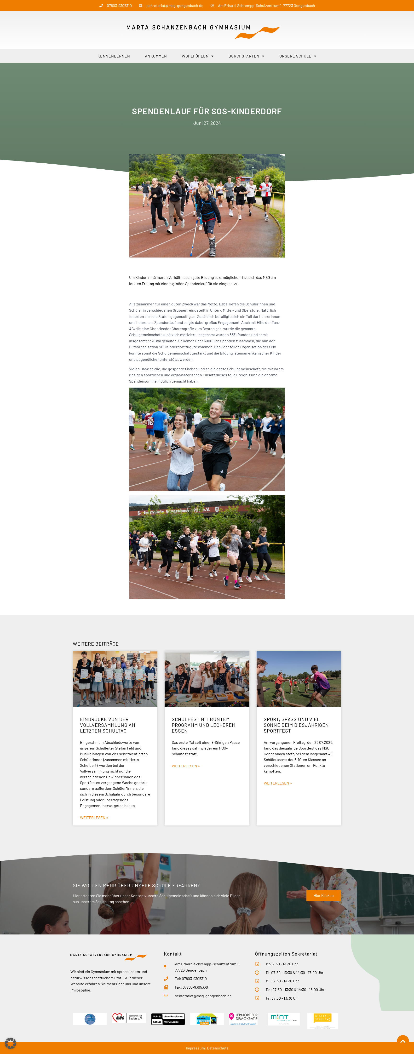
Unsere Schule (295, 56)
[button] (10, 1043)
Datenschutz (217, 1048)
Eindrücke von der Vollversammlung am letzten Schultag (107, 724)
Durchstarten (244, 56)
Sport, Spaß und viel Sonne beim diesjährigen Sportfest (296, 724)
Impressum (195, 1048)
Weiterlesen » (94, 817)
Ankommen (156, 56)
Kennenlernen (114, 56)
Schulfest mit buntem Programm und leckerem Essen (204, 724)
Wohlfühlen (195, 56)
